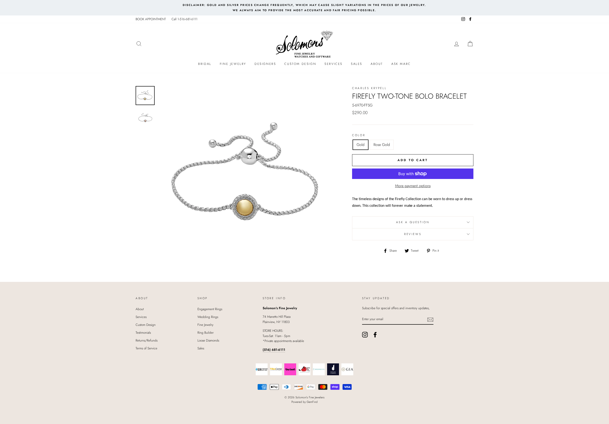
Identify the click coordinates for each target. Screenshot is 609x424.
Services (333, 64)
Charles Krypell (369, 88)
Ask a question (412, 222)
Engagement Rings (209, 309)
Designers (265, 64)
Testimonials (143, 332)
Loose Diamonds (208, 340)
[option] (304, 7)
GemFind (312, 402)
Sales (356, 64)
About (377, 64)
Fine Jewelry (233, 64)
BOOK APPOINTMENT (151, 19)
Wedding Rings (207, 316)
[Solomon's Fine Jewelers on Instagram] (365, 334)
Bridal (204, 64)
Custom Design (300, 64)
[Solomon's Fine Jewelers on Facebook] (375, 334)
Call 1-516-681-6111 (184, 19)
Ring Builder (205, 332)
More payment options (413, 185)
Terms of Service (146, 348)
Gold (360, 144)
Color (358, 135)
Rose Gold (381, 144)
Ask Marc (401, 64)
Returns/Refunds (146, 340)
